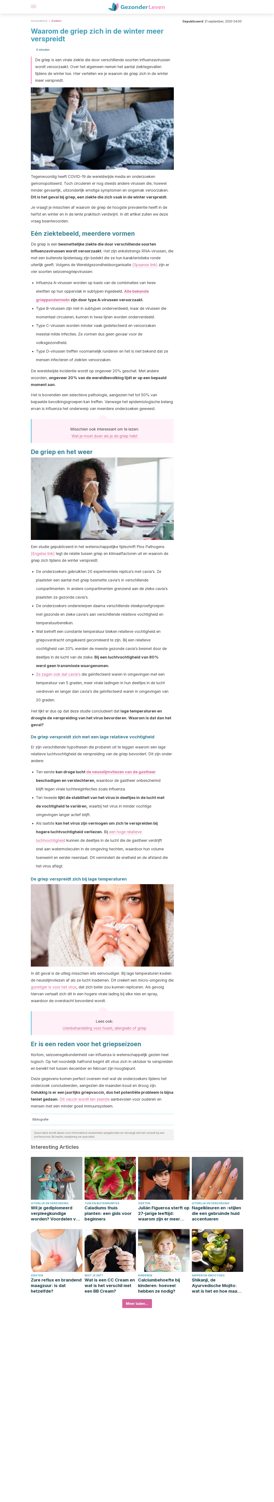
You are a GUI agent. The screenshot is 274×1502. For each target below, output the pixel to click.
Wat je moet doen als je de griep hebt (104, 436)
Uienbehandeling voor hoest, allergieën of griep (104, 1028)
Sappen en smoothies (208, 1275)
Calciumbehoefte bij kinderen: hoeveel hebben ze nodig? (159, 1285)
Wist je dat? (94, 1275)
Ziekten (56, 20)
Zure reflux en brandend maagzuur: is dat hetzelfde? (56, 1285)
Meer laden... (137, 1303)
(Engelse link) (43, 553)
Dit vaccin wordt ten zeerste (85, 1099)
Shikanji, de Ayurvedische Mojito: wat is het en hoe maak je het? (216, 1285)
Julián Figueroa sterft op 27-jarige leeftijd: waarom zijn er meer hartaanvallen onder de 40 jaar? (163, 1213)
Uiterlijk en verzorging (49, 1203)
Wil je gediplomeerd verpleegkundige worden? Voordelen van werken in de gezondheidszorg (56, 1213)
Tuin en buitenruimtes (102, 1203)
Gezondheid (39, 20)
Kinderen (145, 1275)
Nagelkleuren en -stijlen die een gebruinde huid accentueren (216, 1213)
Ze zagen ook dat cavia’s (58, 674)
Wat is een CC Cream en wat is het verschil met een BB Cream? (110, 1285)
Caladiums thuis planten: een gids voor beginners (108, 1213)
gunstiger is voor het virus (53, 987)
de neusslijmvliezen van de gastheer (121, 772)
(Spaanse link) (145, 264)
